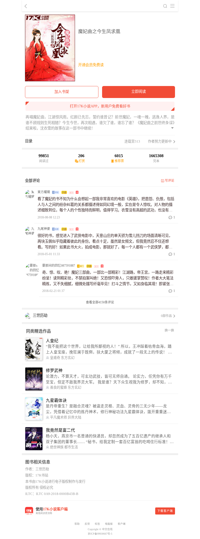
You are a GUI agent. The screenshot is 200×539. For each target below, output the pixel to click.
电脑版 (109, 523)
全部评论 (32, 181)
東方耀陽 (44, 192)
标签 (97, 523)
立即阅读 (138, 91)
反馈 (87, 523)
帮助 (77, 523)
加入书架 (61, 92)
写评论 (169, 180)
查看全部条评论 (100, 302)
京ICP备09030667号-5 (100, 533)
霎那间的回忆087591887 (58, 265)
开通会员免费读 (91, 65)
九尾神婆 (44, 229)
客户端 (122, 523)
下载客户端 (165, 510)
